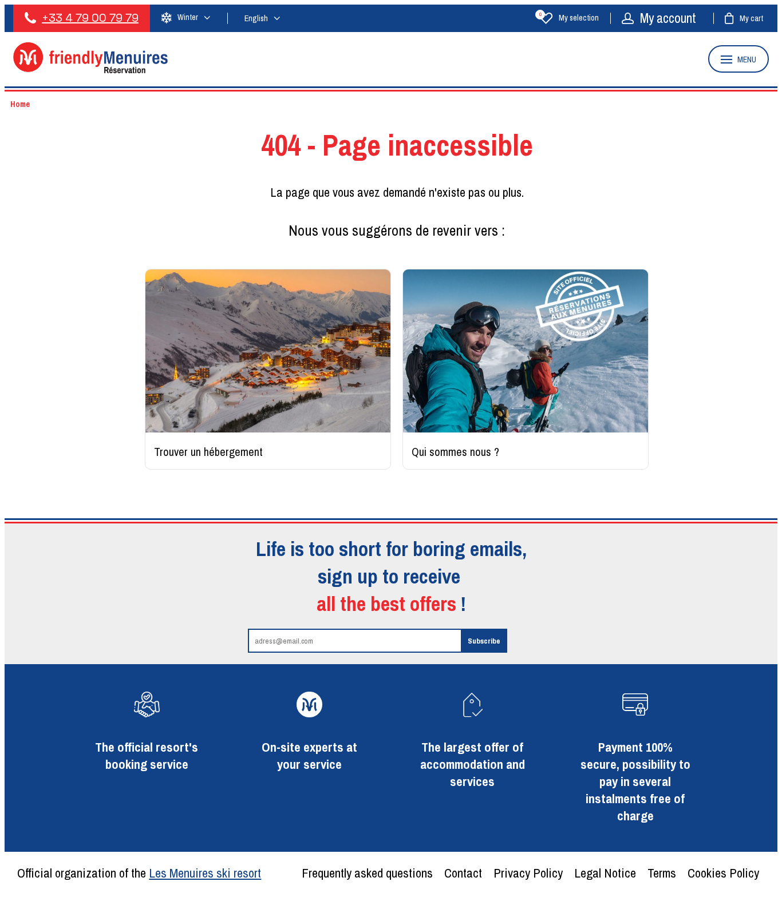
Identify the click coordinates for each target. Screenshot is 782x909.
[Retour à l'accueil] (90, 69)
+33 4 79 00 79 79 (90, 17)
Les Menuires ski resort (205, 873)
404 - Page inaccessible (397, 145)
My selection (569, 18)
